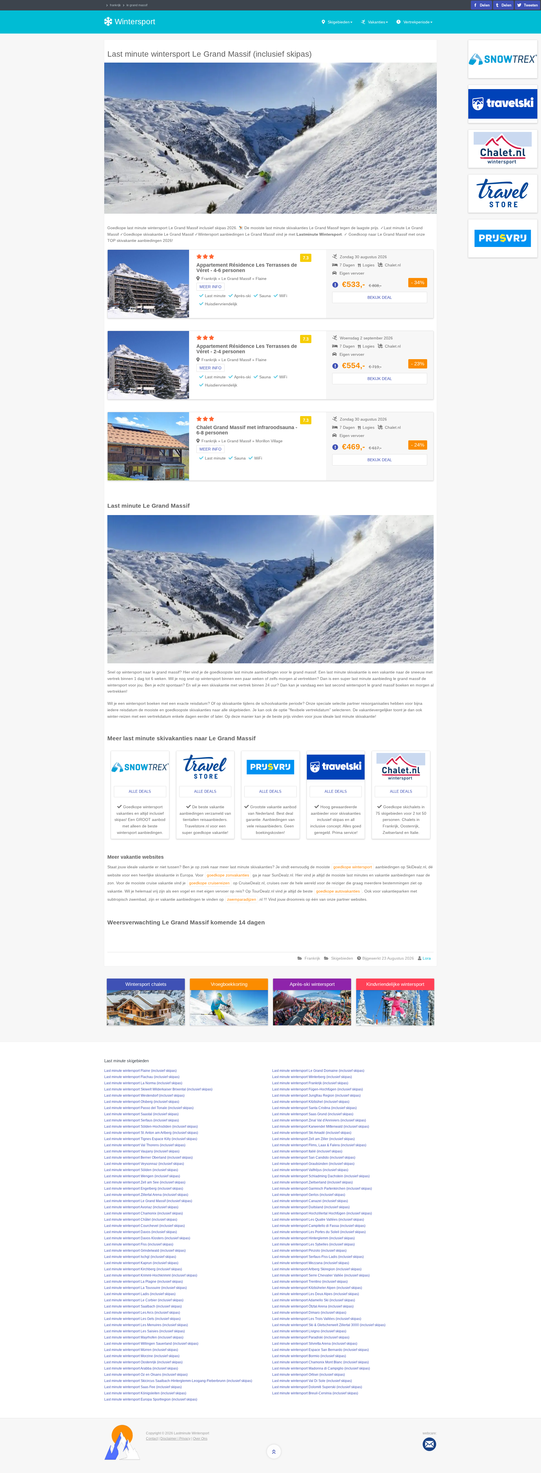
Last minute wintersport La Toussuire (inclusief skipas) (145, 1288)
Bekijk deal (379, 297)
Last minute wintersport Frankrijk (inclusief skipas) (310, 1083)
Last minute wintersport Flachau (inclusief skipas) (141, 1077)
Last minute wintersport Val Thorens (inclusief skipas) (144, 1145)
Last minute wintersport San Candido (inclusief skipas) (313, 1158)
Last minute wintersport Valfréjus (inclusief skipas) (310, 1170)
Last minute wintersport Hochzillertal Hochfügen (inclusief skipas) (322, 1213)
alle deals (140, 791)
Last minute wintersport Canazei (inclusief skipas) (310, 1201)
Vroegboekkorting (229, 984)
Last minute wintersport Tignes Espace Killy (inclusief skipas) (150, 1139)
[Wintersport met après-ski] (312, 1007)
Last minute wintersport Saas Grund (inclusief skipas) (312, 1114)
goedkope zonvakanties (228, 875)
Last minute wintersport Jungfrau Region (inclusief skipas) (316, 1095)
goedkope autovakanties (338, 891)
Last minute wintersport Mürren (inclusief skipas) (141, 1350)
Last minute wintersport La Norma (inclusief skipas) (143, 1083)
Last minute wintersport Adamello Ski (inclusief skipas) (313, 1300)
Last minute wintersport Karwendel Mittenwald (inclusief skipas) (320, 1127)
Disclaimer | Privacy (175, 1439)
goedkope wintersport (352, 867)
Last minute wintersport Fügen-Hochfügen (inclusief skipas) (317, 1089)
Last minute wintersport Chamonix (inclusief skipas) (143, 1213)
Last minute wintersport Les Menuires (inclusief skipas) (146, 1325)
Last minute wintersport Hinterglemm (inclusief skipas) (313, 1238)
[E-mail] (429, 1444)
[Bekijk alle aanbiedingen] (502, 58)
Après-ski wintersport (312, 984)
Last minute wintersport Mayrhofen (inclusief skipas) (143, 1337)
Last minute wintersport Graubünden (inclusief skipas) (313, 1164)
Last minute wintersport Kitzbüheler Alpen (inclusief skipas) (317, 1288)
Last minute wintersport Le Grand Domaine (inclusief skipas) (318, 1071)
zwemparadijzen (241, 899)
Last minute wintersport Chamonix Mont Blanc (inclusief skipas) (320, 1362)
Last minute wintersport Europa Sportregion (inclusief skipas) (150, 1399)
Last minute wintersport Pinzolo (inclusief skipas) (309, 1251)
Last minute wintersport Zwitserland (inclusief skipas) (312, 1182)
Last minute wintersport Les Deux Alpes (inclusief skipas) (315, 1294)
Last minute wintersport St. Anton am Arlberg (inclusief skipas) (151, 1133)
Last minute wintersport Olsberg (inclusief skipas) (141, 1102)
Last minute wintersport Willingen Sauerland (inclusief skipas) (151, 1344)
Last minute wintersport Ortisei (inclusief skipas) (308, 1375)
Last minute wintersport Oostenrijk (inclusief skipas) (143, 1362)
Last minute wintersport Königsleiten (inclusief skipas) (145, 1393)
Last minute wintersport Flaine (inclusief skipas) (140, 1071)
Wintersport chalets (146, 984)
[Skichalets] (146, 1007)
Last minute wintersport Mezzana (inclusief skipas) (310, 1263)
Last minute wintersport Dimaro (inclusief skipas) (309, 1313)
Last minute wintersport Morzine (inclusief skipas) (141, 1356)
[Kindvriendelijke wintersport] (395, 1007)
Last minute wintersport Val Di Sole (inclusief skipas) (312, 1381)
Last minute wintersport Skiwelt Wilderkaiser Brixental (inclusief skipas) (158, 1089)
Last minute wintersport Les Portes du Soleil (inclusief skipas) (319, 1232)
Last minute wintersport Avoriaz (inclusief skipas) (141, 1207)
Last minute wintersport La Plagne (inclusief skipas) (143, 1282)
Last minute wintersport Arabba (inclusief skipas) (141, 1368)
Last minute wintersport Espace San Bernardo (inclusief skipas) (320, 1350)
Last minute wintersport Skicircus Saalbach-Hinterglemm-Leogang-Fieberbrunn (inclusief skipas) (178, 1381)
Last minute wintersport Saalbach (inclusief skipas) (143, 1306)
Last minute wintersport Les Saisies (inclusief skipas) (144, 1331)
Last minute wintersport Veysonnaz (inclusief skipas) (144, 1164)
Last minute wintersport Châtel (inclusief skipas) (140, 1220)
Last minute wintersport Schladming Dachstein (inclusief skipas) (321, 1176)
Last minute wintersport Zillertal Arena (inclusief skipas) (146, 1195)
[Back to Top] (274, 1451)
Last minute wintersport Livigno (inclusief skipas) (309, 1331)
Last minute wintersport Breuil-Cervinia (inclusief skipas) (315, 1393)
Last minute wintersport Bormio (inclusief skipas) (309, 1356)
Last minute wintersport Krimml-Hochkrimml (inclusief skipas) (150, 1275)
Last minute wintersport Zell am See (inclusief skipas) (144, 1182)
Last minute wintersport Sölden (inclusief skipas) (141, 1170)
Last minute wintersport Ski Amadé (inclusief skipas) (311, 1133)
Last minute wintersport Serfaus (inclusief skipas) (141, 1120)
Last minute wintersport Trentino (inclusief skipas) (310, 1282)
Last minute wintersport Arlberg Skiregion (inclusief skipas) (317, 1269)
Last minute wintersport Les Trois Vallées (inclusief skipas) (316, 1319)
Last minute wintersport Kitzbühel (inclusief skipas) (310, 1102)
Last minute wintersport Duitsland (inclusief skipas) (311, 1207)
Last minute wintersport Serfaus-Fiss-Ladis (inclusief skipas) (318, 1257)
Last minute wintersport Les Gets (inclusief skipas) (142, 1319)
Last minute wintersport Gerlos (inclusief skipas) (308, 1195)
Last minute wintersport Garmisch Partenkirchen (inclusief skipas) (322, 1189)
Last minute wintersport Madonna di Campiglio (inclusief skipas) (321, 1368)
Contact (152, 1439)
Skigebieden (339, 22)
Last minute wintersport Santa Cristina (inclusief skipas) (314, 1108)
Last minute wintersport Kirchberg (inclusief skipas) (143, 1269)
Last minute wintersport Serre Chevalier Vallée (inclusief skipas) (321, 1275)
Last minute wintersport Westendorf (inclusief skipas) (144, 1095)
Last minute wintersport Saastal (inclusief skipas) (141, 1114)
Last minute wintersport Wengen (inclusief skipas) (142, 1176)
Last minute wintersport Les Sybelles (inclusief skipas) (313, 1244)
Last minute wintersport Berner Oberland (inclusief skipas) (148, 1158)
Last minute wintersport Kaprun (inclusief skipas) (141, 1263)
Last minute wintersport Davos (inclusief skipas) (140, 1232)
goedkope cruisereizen (209, 883)
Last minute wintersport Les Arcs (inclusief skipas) (142, 1313)
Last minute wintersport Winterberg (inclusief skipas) (312, 1077)
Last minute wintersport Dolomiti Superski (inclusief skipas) (317, 1387)
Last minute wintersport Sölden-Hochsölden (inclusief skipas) (151, 1127)
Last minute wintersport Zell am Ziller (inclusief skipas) (313, 1139)
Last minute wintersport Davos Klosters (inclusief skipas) (147, 1238)
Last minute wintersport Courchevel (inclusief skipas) (144, 1226)
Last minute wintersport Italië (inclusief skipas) (307, 1151)
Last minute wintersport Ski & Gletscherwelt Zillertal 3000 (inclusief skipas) (328, 1325)
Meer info (210, 286)
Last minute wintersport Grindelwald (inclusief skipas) (145, 1251)
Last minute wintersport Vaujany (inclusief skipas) (141, 1151)
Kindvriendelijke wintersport (395, 984)
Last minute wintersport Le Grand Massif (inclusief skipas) (148, 1201)
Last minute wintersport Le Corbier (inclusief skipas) (143, 1300)
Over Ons (200, 1439)
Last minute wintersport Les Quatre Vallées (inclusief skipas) (318, 1220)
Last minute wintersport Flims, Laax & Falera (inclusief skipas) (319, 1145)
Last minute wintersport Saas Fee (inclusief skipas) (143, 1387)
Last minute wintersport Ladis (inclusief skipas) (140, 1294)
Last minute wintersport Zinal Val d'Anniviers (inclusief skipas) (319, 1120)
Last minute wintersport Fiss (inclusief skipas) (138, 1244)
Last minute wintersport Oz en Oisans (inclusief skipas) (146, 1375)
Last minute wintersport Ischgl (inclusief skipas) (140, 1257)
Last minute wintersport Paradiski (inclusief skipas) (310, 1337)
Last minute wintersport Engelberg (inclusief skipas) (143, 1189)
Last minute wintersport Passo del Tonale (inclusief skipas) (149, 1108)
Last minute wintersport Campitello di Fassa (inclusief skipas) (318, 1226)
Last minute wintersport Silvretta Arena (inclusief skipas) (314, 1344)
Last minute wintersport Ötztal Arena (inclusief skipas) (313, 1306)
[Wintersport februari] (229, 1007)
